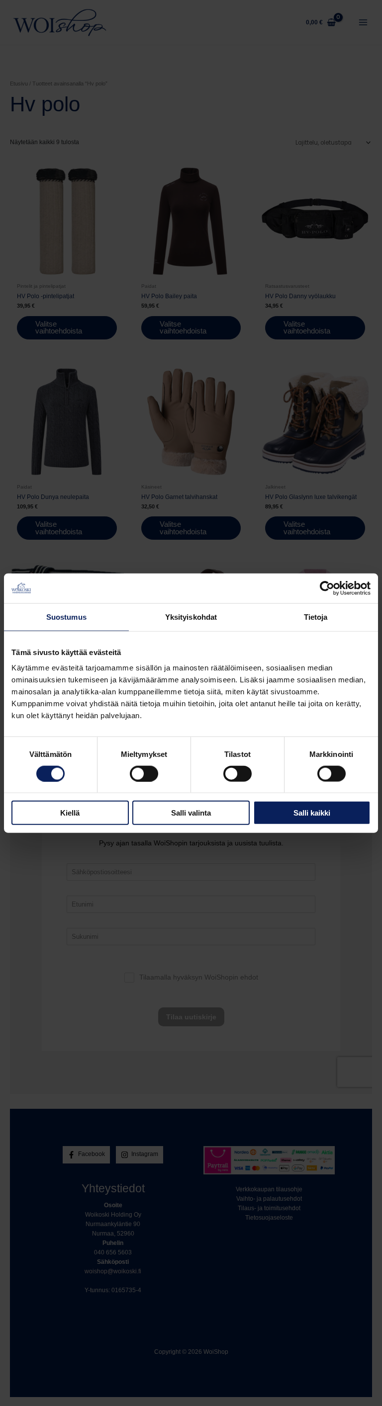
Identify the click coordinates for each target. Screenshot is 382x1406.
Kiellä (70, 813)
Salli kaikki (311, 813)
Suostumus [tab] (66, 616)
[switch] (144, 773)
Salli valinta (191, 813)
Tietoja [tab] (316, 616)
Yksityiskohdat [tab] (191, 616)
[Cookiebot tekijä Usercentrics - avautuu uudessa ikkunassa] (327, 587)
